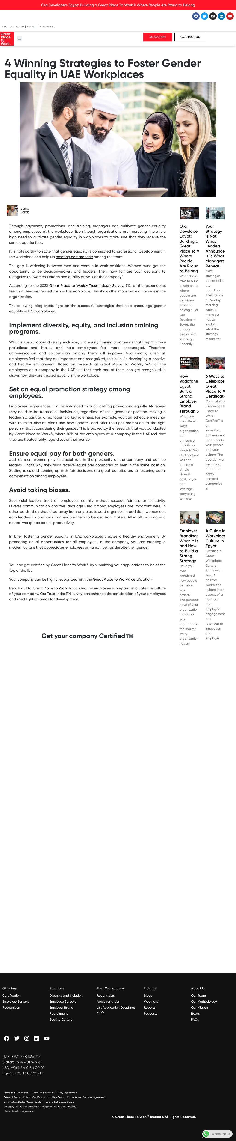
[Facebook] (196, 16)
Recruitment (59, 1013)
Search (32, 26)
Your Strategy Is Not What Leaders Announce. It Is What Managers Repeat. (216, 246)
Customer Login (13, 26)
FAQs (195, 1019)
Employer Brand (61, 1007)
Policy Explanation (67, 1092)
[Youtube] (230, 16)
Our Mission (199, 1007)
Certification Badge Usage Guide (22, 1102)
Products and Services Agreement (86, 1097)
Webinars (151, 1001)
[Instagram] (213, 16)
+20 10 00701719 (29, 1073)
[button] (19, 39)
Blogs (148, 995)
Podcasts (150, 1013)
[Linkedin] (221, 16)
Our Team (198, 995)
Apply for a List (108, 1001)
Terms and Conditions (16, 1092)
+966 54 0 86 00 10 (28, 1067)
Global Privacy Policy (42, 1092)
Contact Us (47, 26)
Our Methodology (204, 1001)
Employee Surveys (15, 1001)
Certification (11, 995)
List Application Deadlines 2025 (116, 1010)
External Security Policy (17, 1097)
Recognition (11, 1007)
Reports (149, 1007)
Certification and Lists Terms (48, 1097)
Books (195, 1013)
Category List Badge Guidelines (22, 1106)
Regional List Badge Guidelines (60, 1106)
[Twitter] (204, 16)
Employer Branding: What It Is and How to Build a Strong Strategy (189, 545)
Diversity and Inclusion (66, 995)
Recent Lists (106, 995)
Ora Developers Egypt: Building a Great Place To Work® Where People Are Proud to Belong (118, 5)
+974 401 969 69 (29, 1062)
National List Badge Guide (59, 1102)
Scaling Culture (61, 1019)
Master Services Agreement (19, 1111)
